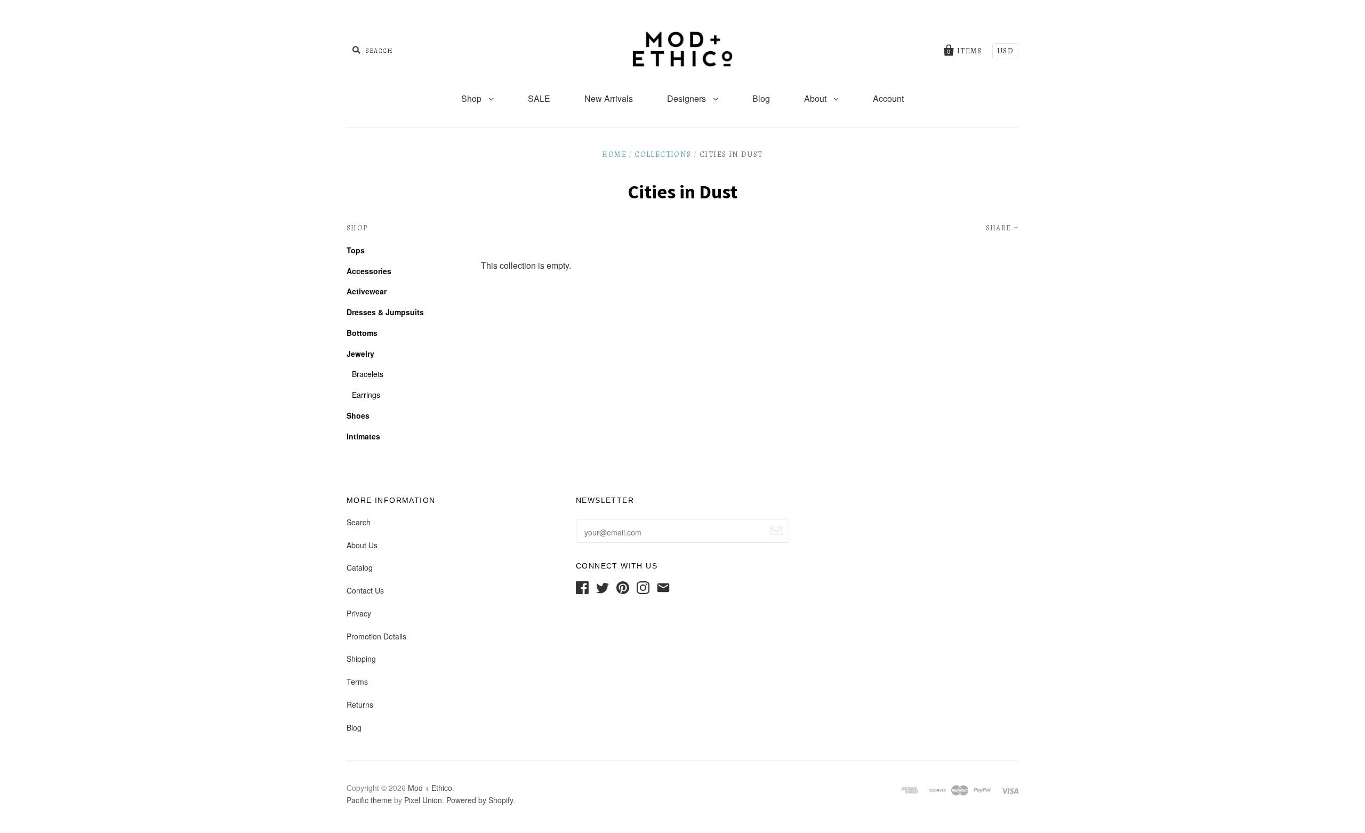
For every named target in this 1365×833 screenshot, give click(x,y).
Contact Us (365, 590)
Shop (472, 98)
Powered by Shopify (479, 800)
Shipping (361, 658)
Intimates (363, 436)
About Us (362, 545)
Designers (687, 98)
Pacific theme (369, 800)
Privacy (359, 613)
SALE (539, 98)
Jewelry (360, 353)
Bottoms (362, 332)
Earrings (366, 394)
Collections (663, 154)
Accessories (369, 271)
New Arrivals (608, 98)
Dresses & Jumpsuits (385, 312)
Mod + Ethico (430, 787)
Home (614, 154)
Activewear (367, 291)
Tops (356, 250)
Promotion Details (376, 636)
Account (888, 98)
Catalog (360, 567)
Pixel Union (423, 800)
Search (359, 522)
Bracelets (367, 374)
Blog (761, 98)
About (816, 98)
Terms (357, 681)
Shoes (358, 415)
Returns (360, 704)
